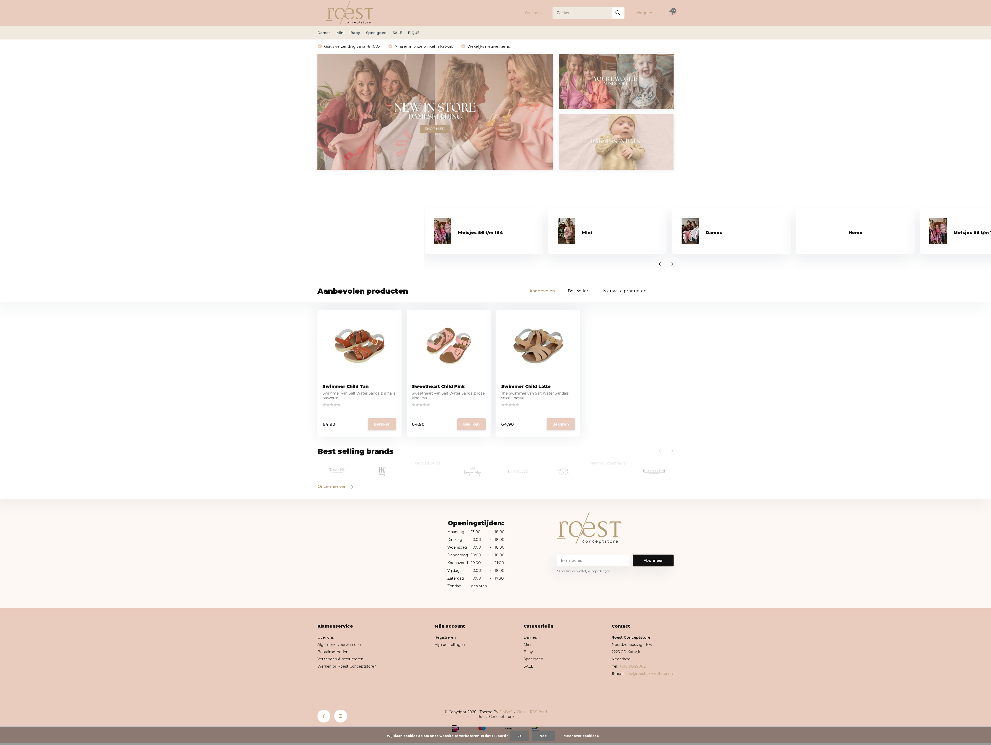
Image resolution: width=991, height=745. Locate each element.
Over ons (533, 13)
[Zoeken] (618, 13)
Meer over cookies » (581, 736)
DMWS (506, 712)
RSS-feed (538, 712)
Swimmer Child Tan (346, 386)
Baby (355, 32)
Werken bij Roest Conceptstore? (346, 666)
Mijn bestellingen (449, 644)
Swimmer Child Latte (526, 386)
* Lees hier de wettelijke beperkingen (583, 571)
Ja (520, 736)
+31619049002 (632, 666)
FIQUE (414, 32)
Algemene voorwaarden (339, 644)
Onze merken (332, 486)
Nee (543, 736)
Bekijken (382, 424)
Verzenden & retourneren (340, 659)
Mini (341, 32)
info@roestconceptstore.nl (650, 673)
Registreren (445, 637)
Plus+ (521, 712)
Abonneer (653, 560)
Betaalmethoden (332, 652)
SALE (397, 32)
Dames (324, 32)
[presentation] (660, 264)
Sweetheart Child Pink (438, 386)
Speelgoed (376, 32)
